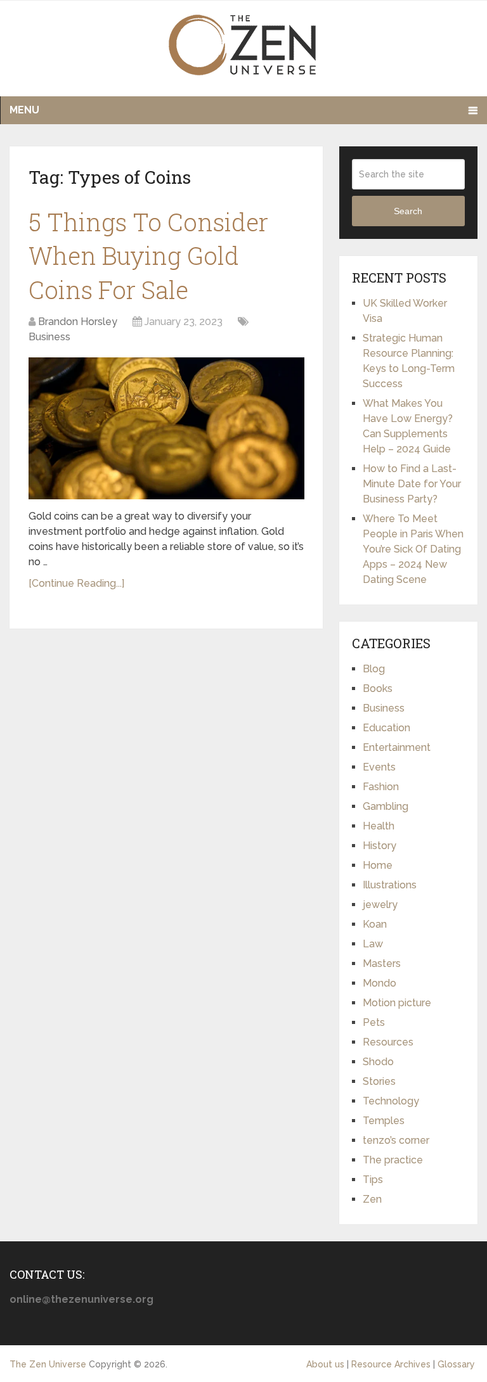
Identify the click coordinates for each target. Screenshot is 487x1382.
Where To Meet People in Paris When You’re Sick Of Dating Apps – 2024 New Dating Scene (413, 549)
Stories (379, 1081)
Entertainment (397, 747)
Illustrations (390, 885)
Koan (375, 924)
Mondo (379, 983)
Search (408, 211)
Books (378, 688)
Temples (384, 1121)
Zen (372, 1199)
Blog (374, 669)
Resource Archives (391, 1364)
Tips (373, 1180)
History (379, 846)
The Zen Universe (48, 1364)
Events (379, 767)
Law (373, 944)
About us (325, 1364)
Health (378, 826)
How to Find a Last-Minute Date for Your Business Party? (412, 484)
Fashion (381, 787)
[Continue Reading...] (76, 583)
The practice (393, 1160)
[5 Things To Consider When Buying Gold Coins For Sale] (166, 428)
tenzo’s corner (396, 1140)
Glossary (456, 1364)
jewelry (380, 905)
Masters (382, 963)
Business (49, 337)
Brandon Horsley (77, 322)
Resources (388, 1042)
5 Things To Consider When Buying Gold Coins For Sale (148, 255)
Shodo (378, 1062)
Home (378, 865)
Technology (391, 1101)
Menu (24, 110)
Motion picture (397, 1003)
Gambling (385, 806)
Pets (374, 1022)
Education (386, 728)
